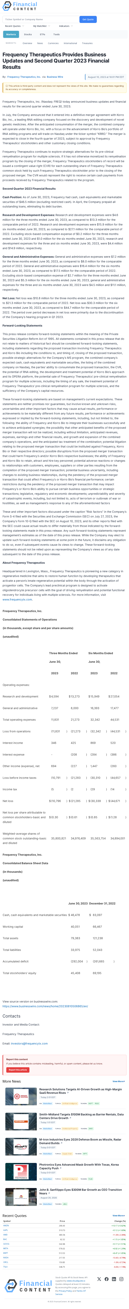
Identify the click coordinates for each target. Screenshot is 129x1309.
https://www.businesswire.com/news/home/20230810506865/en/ (45, 1006)
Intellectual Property (69, 1128)
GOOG (6, 1244)
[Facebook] (106, 1286)
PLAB (90, 1179)
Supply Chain (67, 1154)
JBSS (65, 1204)
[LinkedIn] (114, 1286)
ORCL (5, 1262)
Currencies (53, 43)
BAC (5, 1239)
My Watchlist (40, 25)
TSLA (5, 1266)
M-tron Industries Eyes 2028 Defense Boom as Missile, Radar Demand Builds (80, 1141)
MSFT (91, 1103)
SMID (91, 1128)
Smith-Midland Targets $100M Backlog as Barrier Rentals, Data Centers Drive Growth (81, 1116)
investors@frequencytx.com (29, 1043)
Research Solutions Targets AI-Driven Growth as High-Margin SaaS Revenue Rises (80, 1091)
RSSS (97, 1103)
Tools (56, 34)
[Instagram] (121, 1286)
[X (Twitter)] (99, 1286)
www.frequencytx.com (17, 599)
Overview (27, 43)
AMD (5, 1234)
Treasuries (87, 43)
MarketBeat (47, 1103)
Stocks (28, 34)
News (40, 43)
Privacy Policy (65, 1290)
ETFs (42, 34)
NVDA (5, 1257)
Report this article (18, 1070)
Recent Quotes (13, 25)
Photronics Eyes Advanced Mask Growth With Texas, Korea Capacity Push (79, 1166)
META (5, 1248)
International (70, 43)
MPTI (85, 1154)
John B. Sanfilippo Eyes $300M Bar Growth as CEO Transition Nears (80, 1191)
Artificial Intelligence (69, 1103)
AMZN (6, 1225)
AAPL (5, 1230)
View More (118, 1081)
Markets (11, 34)
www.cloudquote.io (76, 1280)
